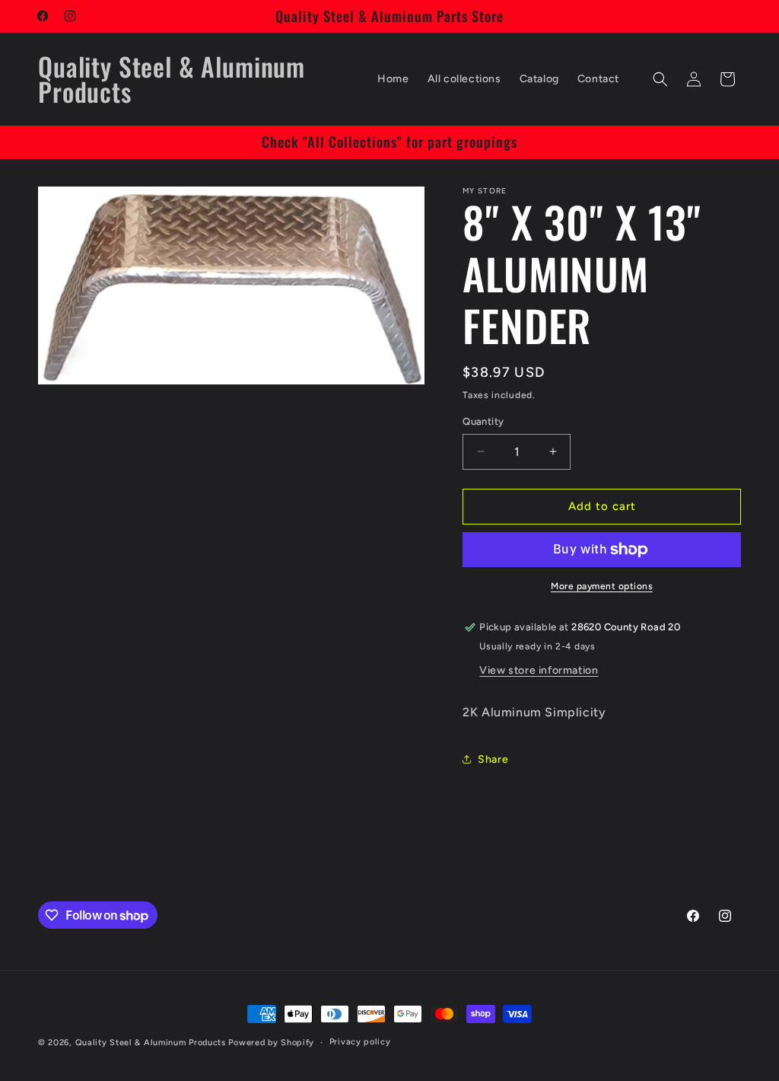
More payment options (602, 586)
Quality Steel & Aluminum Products (150, 1043)
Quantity (483, 421)
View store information (538, 670)
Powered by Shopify (271, 1043)
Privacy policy (360, 1042)
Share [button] (493, 759)
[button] (660, 79)
